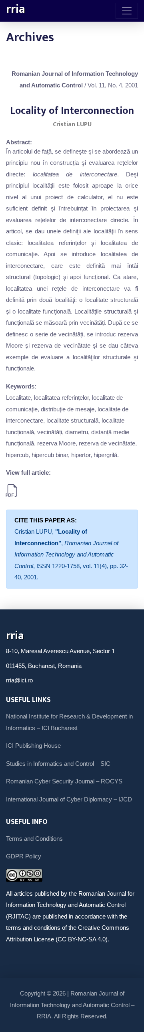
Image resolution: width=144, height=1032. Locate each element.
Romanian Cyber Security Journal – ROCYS (64, 781)
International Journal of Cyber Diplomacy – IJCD (69, 799)
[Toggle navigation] (127, 11)
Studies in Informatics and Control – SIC (58, 763)
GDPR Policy (23, 856)
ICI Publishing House (33, 745)
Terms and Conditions (34, 838)
